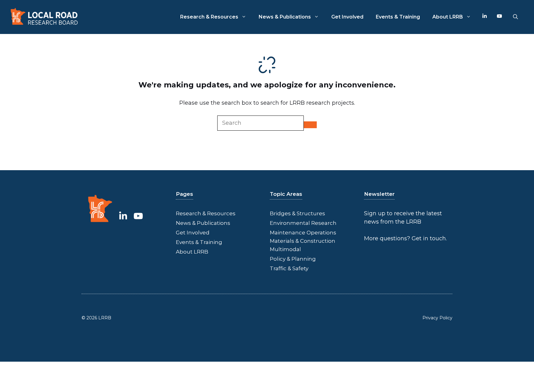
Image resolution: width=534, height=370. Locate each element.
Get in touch (429, 238)
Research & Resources (209, 17)
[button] (515, 17)
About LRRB (447, 17)
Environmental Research (303, 223)
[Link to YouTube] (138, 216)
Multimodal (285, 249)
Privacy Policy (437, 318)
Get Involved (347, 17)
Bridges (280, 213)
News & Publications (285, 17)
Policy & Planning (293, 259)
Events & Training (398, 17)
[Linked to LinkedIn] (123, 216)
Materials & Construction (302, 241)
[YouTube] (499, 17)
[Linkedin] (484, 17)
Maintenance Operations (303, 232)
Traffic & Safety (289, 268)
